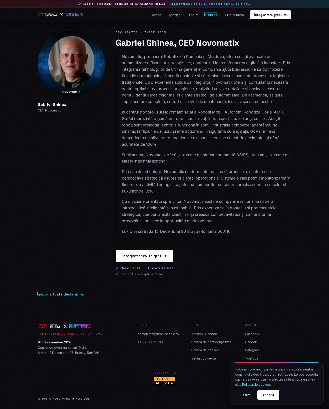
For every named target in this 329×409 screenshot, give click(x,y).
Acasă (156, 15)
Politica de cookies (205, 350)
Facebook (253, 334)
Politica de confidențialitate (211, 342)
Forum (203, 15)
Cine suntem (234, 15)
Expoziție (174, 15)
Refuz (245, 395)
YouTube (251, 358)
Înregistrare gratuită (270, 15)
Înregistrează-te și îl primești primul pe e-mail (210, 3)
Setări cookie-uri (203, 358)
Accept (268, 395)
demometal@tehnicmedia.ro (158, 334)
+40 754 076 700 (151, 342)
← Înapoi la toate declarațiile (57, 294)
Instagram (252, 350)
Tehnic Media (50, 398)
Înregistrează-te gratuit (144, 256)
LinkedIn (251, 342)
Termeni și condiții (204, 334)
